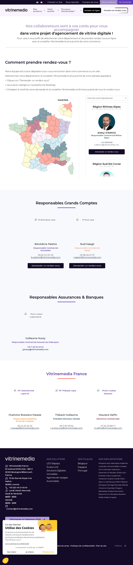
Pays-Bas (110, 488)
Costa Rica (115, 469)
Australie (102, 466)
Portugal (82, 470)
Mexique (124, 482)
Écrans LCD (52, 467)
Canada (123, 466)
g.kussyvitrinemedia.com (35, 349)
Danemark (103, 473)
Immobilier (52, 474)
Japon (101, 482)
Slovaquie (114, 494)
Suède (101, 497)
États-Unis (121, 473)
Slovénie (122, 494)
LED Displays (53, 463)
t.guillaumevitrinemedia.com (66, 428)
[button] (106, 98)
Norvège (111, 485)
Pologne (118, 488)
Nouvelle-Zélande (121, 485)
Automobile (53, 481)
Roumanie (119, 491)
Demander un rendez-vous (106, 152)
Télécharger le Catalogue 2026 (25, 519)
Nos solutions (37, 10)
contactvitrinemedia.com (19, 509)
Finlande (102, 476)
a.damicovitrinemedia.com (106, 145)
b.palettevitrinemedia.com (45, 257)
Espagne (82, 467)
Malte (117, 482)
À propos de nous (90, 2)
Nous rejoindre (72, 2)
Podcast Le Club (54, 2)
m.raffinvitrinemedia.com (108, 428)
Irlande (116, 479)
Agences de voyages (57, 477)
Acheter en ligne (92, 10)
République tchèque (106, 491)
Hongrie (110, 479)
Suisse (106, 497)
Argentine (124, 463)
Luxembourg (109, 482)
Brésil (117, 466)
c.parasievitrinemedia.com (25, 428)
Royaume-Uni (104, 494)
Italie (122, 479)
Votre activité (50, 10)
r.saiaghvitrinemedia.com (87, 257)
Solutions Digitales (56, 470)
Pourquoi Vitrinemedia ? (68, 10)
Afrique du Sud (104, 463)
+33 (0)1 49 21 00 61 (18, 487)
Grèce (108, 476)
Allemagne (115, 463)
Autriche (110, 466)
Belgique (82, 463)
